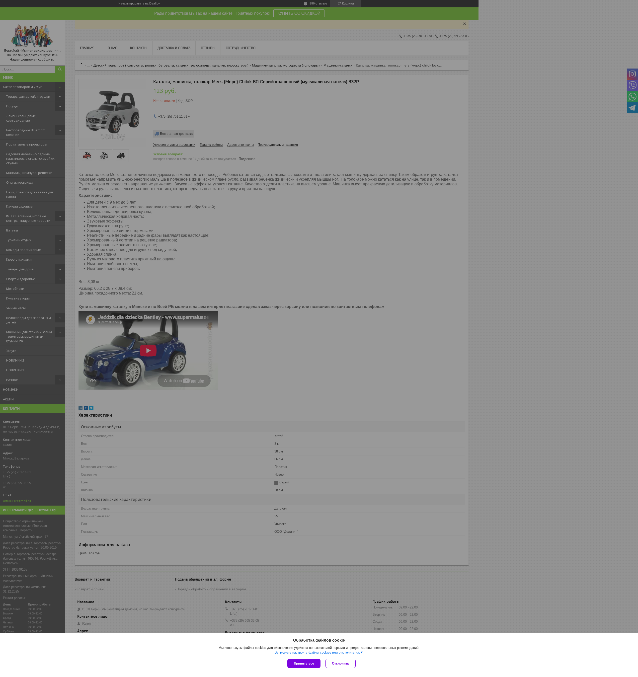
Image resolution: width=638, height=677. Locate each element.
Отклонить (340, 663)
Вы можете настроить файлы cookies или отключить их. (317, 652)
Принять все (304, 663)
